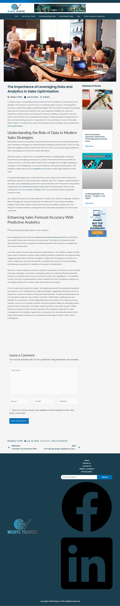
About (86, 460)
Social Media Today (66, 16)
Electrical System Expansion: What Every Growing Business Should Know (96, 137)
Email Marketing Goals (47, 16)
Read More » (89, 146)
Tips (78, 16)
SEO (16, 16)
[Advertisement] (44, 338)
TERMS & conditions (86, 469)
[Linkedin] (86, 592)
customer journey (29, 186)
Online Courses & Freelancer (94, 16)
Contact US (86, 466)
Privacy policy (86, 472)
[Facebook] (86, 532)
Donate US (87, 463)
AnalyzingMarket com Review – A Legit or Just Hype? (95, 196)
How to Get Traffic (28, 16)
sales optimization (15, 126)
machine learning (50, 237)
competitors (37, 168)
